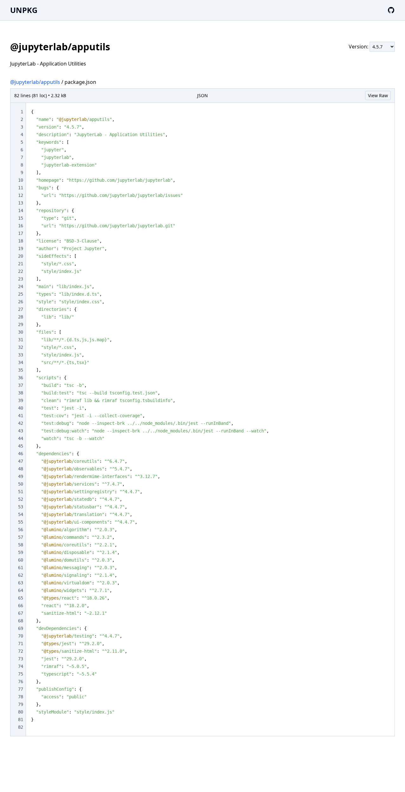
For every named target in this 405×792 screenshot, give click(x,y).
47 (20, 461)
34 (20, 362)
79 (20, 704)
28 (20, 316)
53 (20, 506)
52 (20, 499)
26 (20, 301)
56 (20, 529)
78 (20, 696)
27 (20, 309)
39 (20, 400)
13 (20, 202)
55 (20, 522)
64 (20, 590)
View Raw (378, 95)
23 (20, 278)
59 (20, 552)
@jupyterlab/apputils (35, 82)
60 (20, 560)
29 (20, 324)
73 (20, 658)
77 (20, 689)
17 (20, 233)
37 (20, 385)
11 (20, 187)
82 (20, 727)
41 (20, 415)
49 (20, 476)
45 (20, 446)
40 (20, 408)
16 (20, 225)
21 (20, 263)
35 (20, 370)
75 (20, 673)
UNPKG (23, 10)
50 (20, 484)
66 (20, 605)
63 (20, 582)
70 (20, 635)
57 (20, 537)
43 (20, 430)
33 (20, 354)
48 (20, 468)
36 (20, 377)
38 (20, 392)
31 (20, 339)
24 (20, 286)
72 (20, 651)
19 (20, 248)
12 (20, 195)
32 (20, 347)
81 (20, 719)
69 (20, 628)
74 (20, 666)
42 (20, 423)
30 (20, 332)
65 (20, 597)
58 (20, 544)
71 (20, 643)
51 (20, 491)
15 (20, 218)
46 (20, 453)
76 (20, 681)
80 (20, 711)
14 (20, 210)
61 (20, 567)
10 (20, 180)
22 (20, 271)
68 (20, 620)
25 (20, 294)
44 (20, 438)
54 (20, 514)
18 (20, 240)
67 (20, 613)
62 (20, 575)
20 (20, 256)
